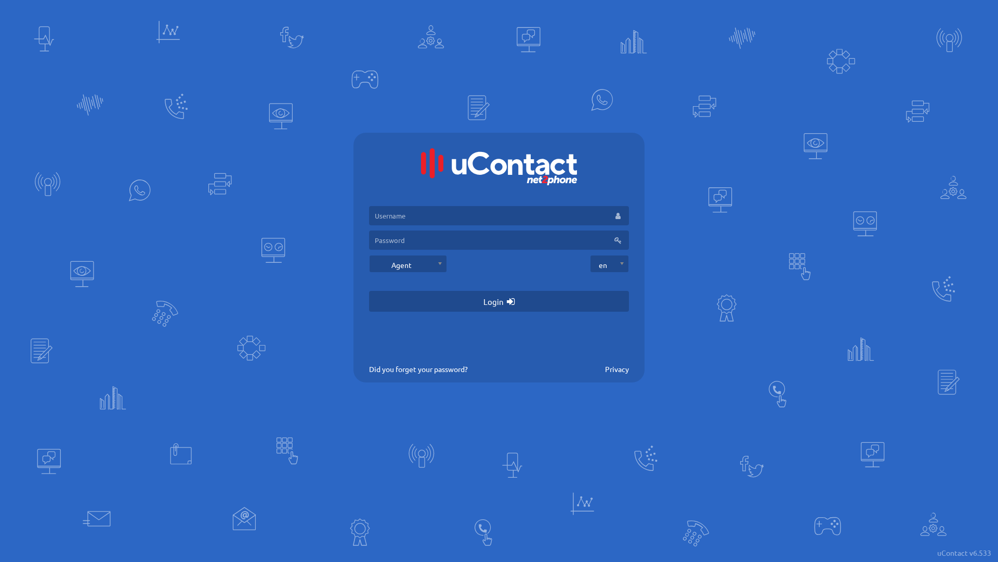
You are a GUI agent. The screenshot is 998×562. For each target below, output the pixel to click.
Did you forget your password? (418, 369)
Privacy (617, 369)
